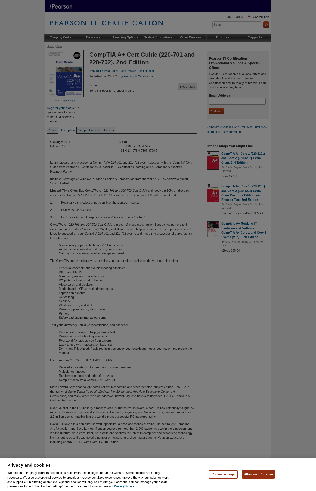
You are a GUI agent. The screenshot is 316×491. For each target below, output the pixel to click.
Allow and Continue (258, 474)
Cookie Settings (223, 474)
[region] (158, 474)
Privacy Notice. (124, 486)
